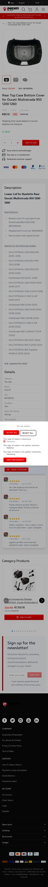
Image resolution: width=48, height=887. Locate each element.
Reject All (28, 433)
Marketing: (11, 454)
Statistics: (10, 448)
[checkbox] (4, 441)
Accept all (12, 432)
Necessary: (11, 441)
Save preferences (15, 459)
